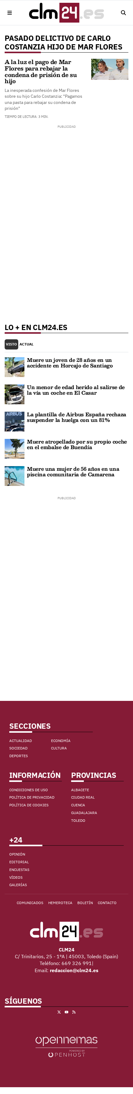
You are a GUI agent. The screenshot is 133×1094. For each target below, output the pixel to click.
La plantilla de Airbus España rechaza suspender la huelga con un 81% (76, 417)
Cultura (59, 748)
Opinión (17, 854)
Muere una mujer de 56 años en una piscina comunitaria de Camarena (73, 471)
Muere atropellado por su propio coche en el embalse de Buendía (77, 444)
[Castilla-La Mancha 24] (66, 13)
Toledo (78, 820)
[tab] (11, 344)
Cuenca (78, 805)
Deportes (18, 755)
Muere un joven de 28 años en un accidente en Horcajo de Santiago (70, 363)
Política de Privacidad (31, 797)
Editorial (19, 862)
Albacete (80, 789)
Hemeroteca (60, 902)
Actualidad (20, 740)
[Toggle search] (123, 13)
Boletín (85, 902)
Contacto (107, 902)
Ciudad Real (83, 797)
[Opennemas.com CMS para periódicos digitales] (66, 1047)
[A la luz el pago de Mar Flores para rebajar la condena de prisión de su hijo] (109, 69)
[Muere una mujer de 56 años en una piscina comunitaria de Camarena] (14, 475)
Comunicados (30, 902)
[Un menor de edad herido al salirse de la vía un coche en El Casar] (14, 394)
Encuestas (19, 869)
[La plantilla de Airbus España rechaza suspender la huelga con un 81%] (14, 421)
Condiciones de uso (28, 789)
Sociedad (18, 748)
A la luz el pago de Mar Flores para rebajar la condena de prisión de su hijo (41, 71)
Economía (61, 740)
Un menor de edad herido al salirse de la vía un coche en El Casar (76, 390)
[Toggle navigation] (10, 13)
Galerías (18, 884)
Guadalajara (84, 812)
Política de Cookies (29, 805)
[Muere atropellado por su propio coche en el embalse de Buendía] (14, 448)
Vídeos (16, 877)
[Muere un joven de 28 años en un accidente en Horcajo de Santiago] (14, 366)
